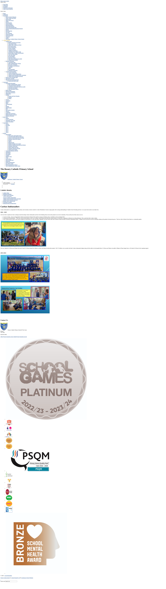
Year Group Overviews (10, 92)
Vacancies (8, 36)
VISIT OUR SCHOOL (8, 9)
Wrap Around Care (9, 160)
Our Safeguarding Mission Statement (15, 136)
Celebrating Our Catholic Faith (14, 51)
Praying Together (11, 48)
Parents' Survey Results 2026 (12, 77)
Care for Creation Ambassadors (14, 74)
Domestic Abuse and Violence (14, 139)
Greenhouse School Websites (27, 577)
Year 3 (7, 128)
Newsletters (8, 154)
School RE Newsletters (13, 60)
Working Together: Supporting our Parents (17, 145)
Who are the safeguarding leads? (15, 135)
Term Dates (5, 4)
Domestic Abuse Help (12, 146)
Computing (8, 112)
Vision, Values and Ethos (11, 18)
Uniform (7, 155)
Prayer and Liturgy (12, 46)
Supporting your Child (10, 120)
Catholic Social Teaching (11, 71)
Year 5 (7, 131)
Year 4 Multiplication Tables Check (13, 165)
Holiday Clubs (9, 156)
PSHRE (7, 106)
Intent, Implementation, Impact (14, 63)
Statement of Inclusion (12, 70)
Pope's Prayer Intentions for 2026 (15, 58)
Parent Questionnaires (10, 162)
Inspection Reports (9, 25)
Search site (3, 581)
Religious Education (10, 61)
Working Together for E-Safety (14, 143)
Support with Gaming (12, 149)
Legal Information (8, 575)
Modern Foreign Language (11, 114)
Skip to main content (5, 1)
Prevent (9, 140)
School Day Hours (9, 34)
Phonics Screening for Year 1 (12, 164)
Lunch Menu (8, 159)
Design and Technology (10, 113)
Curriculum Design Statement (14, 85)
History (7, 101)
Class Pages (5, 122)
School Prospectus (9, 35)
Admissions (5, 5)
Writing (9, 98)
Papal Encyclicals (11, 57)
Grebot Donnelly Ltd (15, 577)
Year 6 (7, 132)
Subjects (7, 111)
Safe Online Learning (10, 110)
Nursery (7, 118)
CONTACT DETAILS (8, 7)
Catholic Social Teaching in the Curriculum (17, 75)
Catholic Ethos (9, 41)
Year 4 (7, 129)
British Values (8, 90)
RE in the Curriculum (12, 64)
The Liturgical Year (12, 43)
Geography (8, 100)
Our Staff (8, 32)
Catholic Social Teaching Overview (15, 76)
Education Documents (12, 88)
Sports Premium (9, 24)
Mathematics (8, 93)
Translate (13, 184)
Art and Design (9, 104)
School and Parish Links (13, 81)
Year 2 (7, 127)
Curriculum (5, 82)
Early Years (5, 117)
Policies (7, 29)
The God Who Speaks (12, 54)
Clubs (7, 157)
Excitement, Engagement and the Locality (16, 86)
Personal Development (10, 91)
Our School (5, 15)
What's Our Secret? (10, 20)
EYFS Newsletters (9, 121)
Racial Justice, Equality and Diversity (16, 53)
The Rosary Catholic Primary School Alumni (15, 39)
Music (7, 103)
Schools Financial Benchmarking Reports (14, 28)
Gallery (7, 37)
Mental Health (9, 107)
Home (4, 13)
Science (7, 99)
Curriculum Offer (11, 62)
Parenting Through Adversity (14, 148)
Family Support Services (13, 147)
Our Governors (9, 33)
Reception (8, 125)
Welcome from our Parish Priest (12, 79)
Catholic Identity (6, 40)
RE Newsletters (11, 56)
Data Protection (9, 30)
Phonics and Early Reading (13, 96)
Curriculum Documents (10, 83)
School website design (5, 577)
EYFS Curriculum (9, 119)
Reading (10, 97)
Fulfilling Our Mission (12, 50)
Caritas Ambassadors (12, 72)
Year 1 (7, 126)
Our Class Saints (11, 55)
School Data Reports (10, 26)
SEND (7, 21)
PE (6, 105)
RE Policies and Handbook (13, 65)
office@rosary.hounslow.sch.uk (7, 336)
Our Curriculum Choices (13, 89)
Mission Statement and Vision (14, 42)
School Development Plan (11, 27)
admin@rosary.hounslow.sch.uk (20, 336)
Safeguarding (8, 134)
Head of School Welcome (11, 17)
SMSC (9, 68)
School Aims (8, 19)
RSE (7, 108)
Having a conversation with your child (16, 138)
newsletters (5, 6)
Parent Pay (8, 161)
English (7, 94)
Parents (4, 133)
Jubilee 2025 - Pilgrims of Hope (14, 44)
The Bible (10, 67)
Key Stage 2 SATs (9, 163)
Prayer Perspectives (12, 47)
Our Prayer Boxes (12, 49)
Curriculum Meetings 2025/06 (12, 150)
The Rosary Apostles (10, 78)
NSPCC (10, 141)
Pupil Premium (9, 22)
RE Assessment (11, 69)
